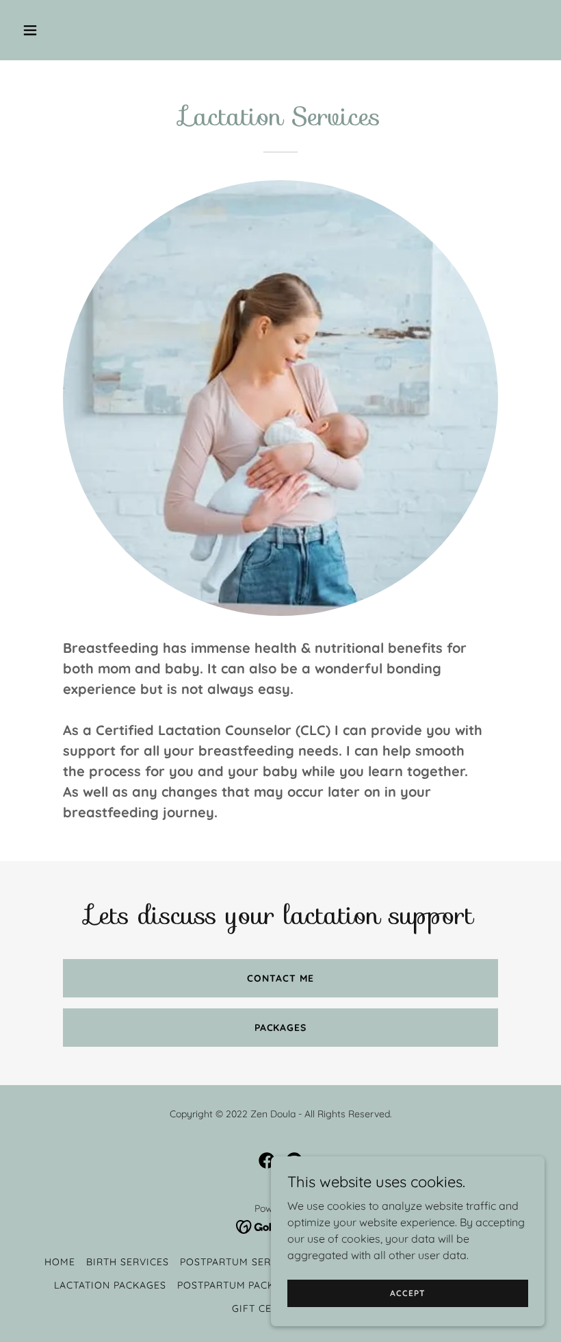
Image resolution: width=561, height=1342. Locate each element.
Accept (407, 1293)
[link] (266, 1160)
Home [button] (59, 1262)
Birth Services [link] (127, 1262)
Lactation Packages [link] (110, 1285)
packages (281, 1027)
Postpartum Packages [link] (239, 1285)
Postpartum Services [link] (240, 1262)
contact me (280, 978)
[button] (77, 30)
